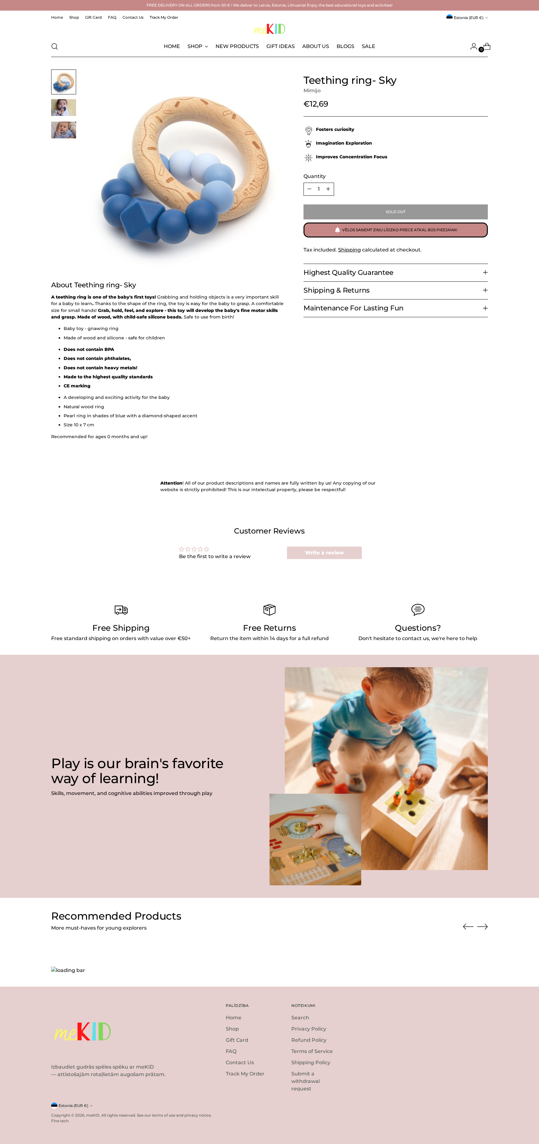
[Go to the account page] (471, 46)
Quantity (314, 176)
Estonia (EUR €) (468, 17)
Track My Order (245, 1074)
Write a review (324, 553)
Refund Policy (309, 1040)
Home (233, 1018)
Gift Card (237, 1040)
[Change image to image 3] (63, 130)
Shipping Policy (310, 1062)
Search (300, 1018)
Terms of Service (312, 1051)
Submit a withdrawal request (305, 1081)
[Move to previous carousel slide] (468, 926)
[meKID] (269, 29)
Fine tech (60, 1120)
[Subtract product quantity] (309, 189)
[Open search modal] (54, 46)
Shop (232, 1029)
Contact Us (240, 1062)
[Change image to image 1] (63, 81)
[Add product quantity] (328, 189)
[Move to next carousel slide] (482, 926)
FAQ (231, 1051)
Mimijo (312, 90)
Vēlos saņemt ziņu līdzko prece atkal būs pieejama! (399, 229)
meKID (93, 1115)
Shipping (349, 250)
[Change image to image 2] (63, 107)
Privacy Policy (308, 1029)
